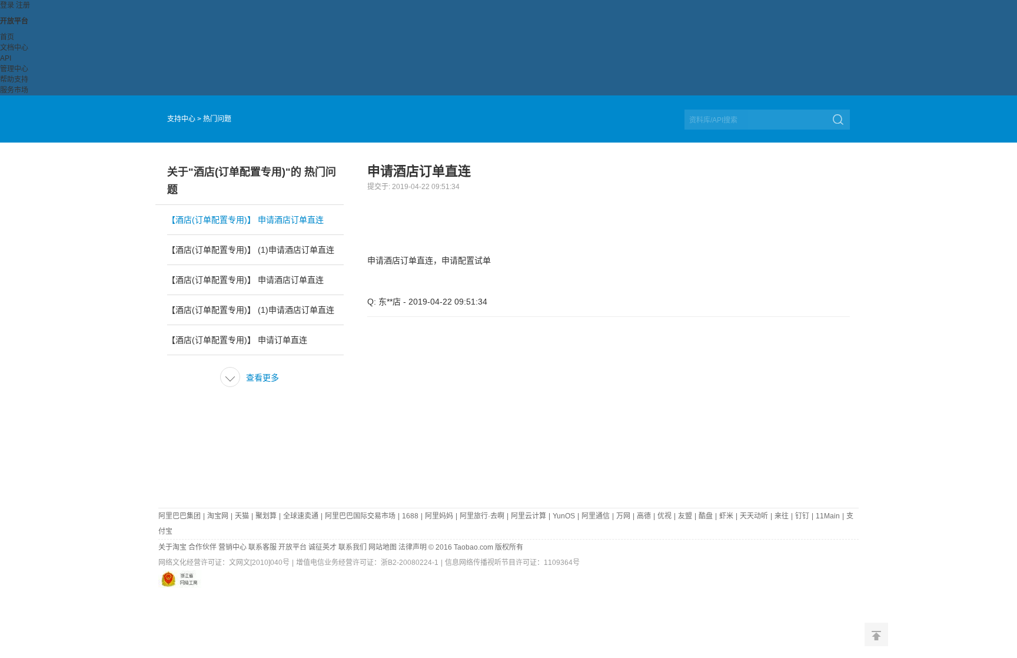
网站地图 (382, 547)
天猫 (242, 516)
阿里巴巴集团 (179, 516)
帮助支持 (14, 79)
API (5, 58)
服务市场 (14, 90)
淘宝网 (217, 516)
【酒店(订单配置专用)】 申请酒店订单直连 (245, 219)
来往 (782, 516)
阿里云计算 (528, 516)
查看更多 (251, 377)
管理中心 (14, 69)
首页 (7, 37)
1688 (410, 516)
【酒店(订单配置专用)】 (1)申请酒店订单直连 (250, 249)
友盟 (685, 516)
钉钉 (802, 516)
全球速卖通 (300, 516)
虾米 (726, 516)
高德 (644, 516)
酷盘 (706, 516)
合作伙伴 (202, 547)
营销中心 (232, 547)
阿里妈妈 (439, 516)
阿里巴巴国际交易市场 (360, 516)
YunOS (564, 516)
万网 (623, 516)
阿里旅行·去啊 (482, 516)
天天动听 (754, 516)
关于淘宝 (172, 547)
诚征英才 (322, 547)
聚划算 (266, 516)
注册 (23, 5)
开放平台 (14, 21)
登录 (7, 5)
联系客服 (262, 547)
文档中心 (14, 48)
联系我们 (352, 547)
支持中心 (181, 119)
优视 (664, 516)
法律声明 (412, 547)
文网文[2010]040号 (259, 562)
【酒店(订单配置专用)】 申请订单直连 (237, 340)
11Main (828, 516)
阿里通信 (595, 516)
